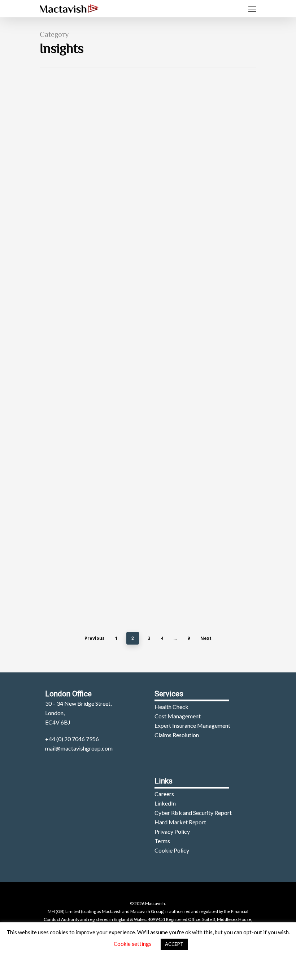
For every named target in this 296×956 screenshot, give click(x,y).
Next (206, 638)
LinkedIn (165, 803)
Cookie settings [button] (133, 943)
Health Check (171, 706)
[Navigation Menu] (252, 8)
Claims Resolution (176, 734)
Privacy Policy (172, 831)
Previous (94, 638)
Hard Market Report (180, 822)
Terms (162, 840)
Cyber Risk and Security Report (193, 812)
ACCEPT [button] (174, 944)
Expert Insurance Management (192, 725)
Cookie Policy (171, 850)
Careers (164, 793)
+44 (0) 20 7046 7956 (72, 738)
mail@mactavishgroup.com (79, 748)
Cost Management (177, 716)
